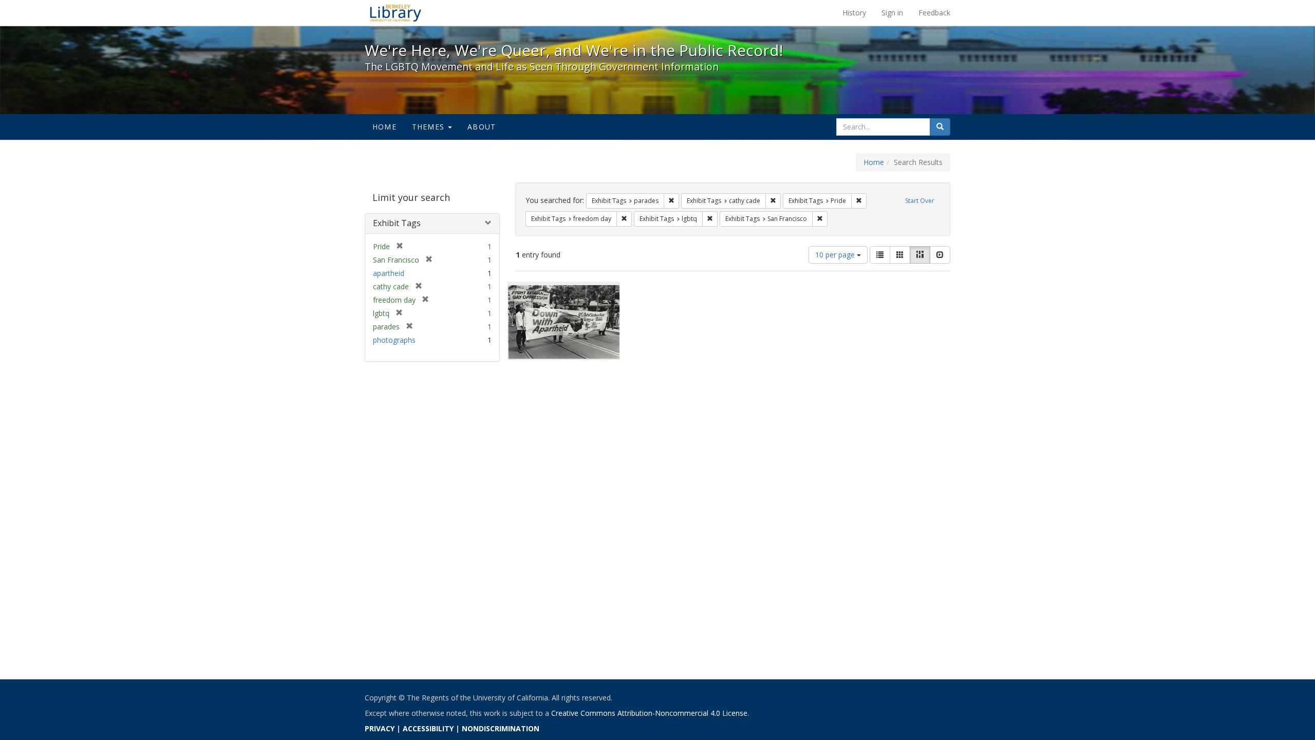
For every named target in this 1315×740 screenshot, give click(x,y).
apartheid (388, 273)
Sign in (892, 12)
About (481, 127)
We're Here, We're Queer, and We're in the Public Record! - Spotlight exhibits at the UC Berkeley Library (395, 13)
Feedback (934, 12)
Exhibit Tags (397, 223)
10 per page (836, 255)
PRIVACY (379, 728)
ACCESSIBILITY (428, 728)
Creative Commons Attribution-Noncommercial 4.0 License (649, 713)
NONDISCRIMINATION (500, 728)
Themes (429, 127)
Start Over (919, 200)
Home (384, 127)
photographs (394, 340)
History (854, 12)
